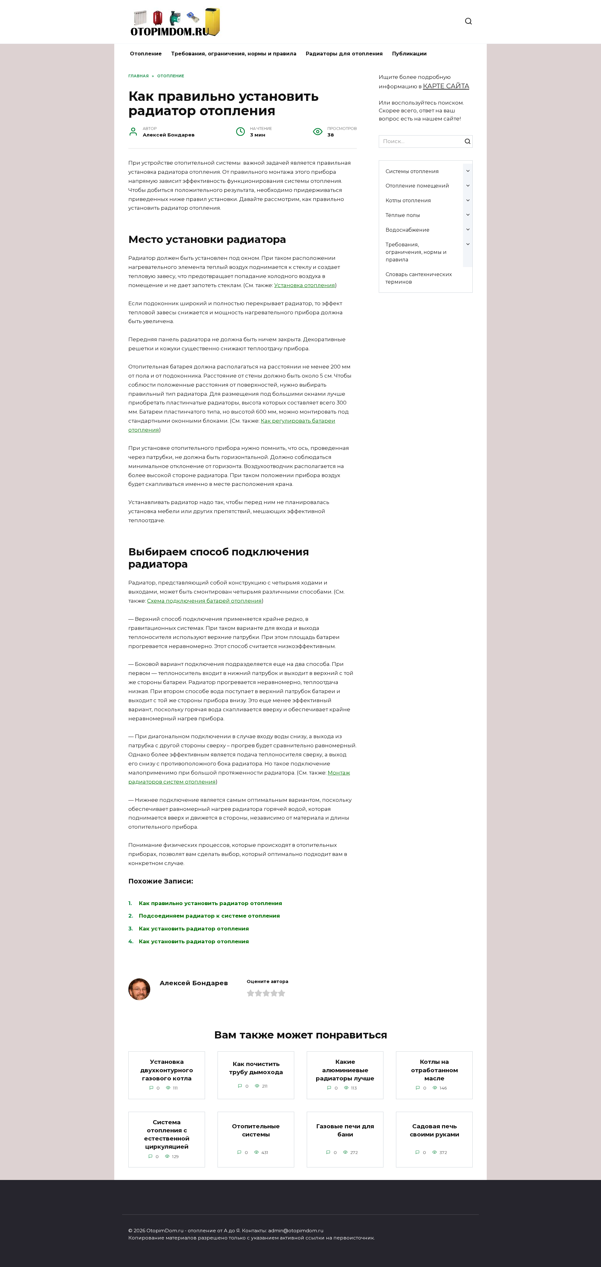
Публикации (409, 54)
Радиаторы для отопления (344, 54)
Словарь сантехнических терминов (419, 278)
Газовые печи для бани (345, 1130)
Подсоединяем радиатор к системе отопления (209, 916)
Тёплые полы (403, 215)
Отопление (146, 54)
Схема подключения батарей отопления (204, 601)
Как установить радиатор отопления (194, 928)
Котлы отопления (408, 200)
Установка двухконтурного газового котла (166, 1070)
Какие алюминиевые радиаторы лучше (345, 1070)
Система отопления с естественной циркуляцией (166, 1135)
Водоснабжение (407, 230)
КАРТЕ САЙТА (446, 86)
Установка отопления (304, 285)
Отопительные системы (256, 1130)
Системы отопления (412, 171)
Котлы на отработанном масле (434, 1070)
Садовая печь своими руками (434, 1130)
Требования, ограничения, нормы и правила (233, 54)
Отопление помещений (417, 186)
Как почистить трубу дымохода (256, 1068)
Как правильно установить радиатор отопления (210, 903)
